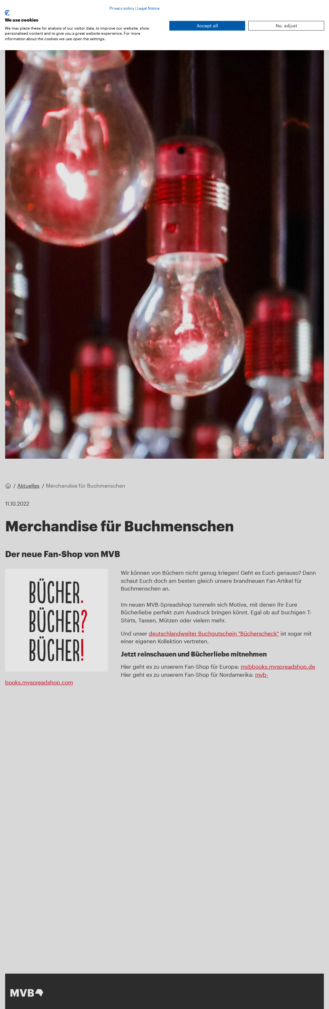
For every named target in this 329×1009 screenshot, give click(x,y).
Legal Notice (148, 8)
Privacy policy (122, 8)
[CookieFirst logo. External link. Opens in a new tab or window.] (7, 13)
